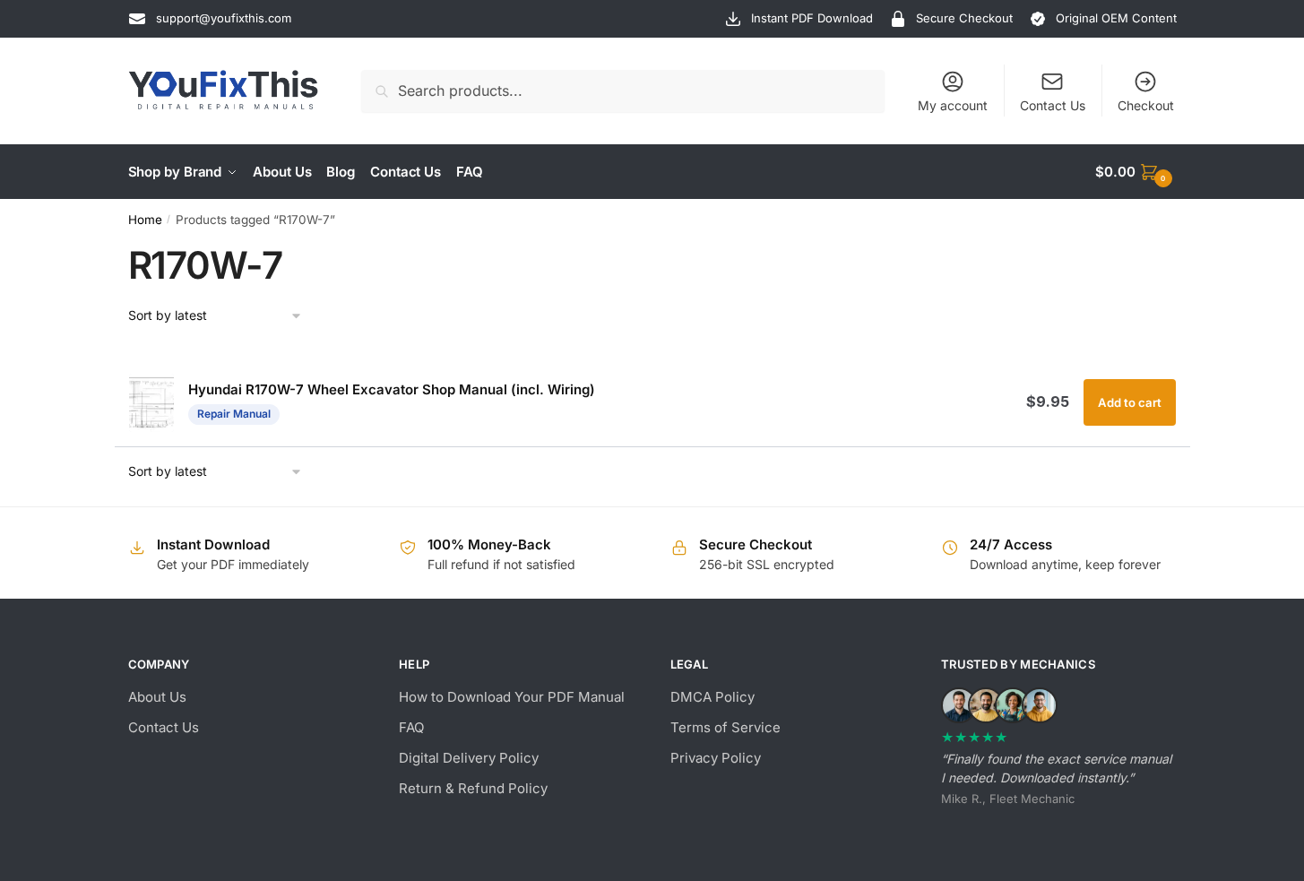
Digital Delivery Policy (469, 757)
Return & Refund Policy (473, 788)
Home (145, 219)
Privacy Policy (715, 757)
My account (953, 105)
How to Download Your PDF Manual (512, 696)
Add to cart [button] (1130, 402)
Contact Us (1052, 105)
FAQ (411, 727)
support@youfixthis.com (223, 18)
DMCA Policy (712, 696)
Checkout (1146, 105)
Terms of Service (725, 727)
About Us (157, 696)
